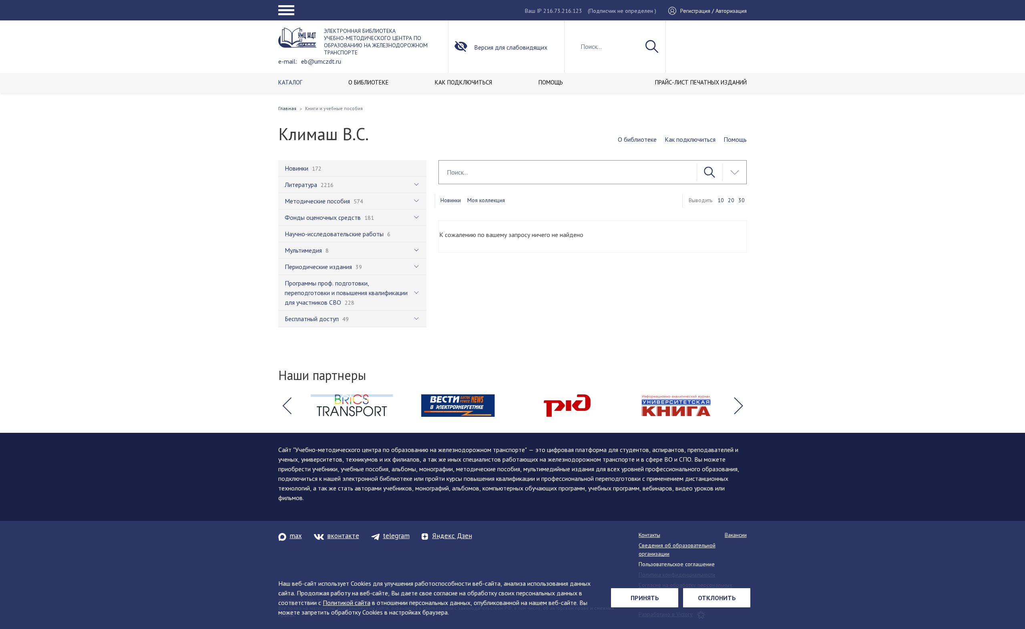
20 (731, 200)
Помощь (735, 139)
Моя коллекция (486, 200)
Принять (645, 598)
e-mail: (287, 61)
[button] (286, 405)
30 (741, 200)
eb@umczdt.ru (321, 61)
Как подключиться (690, 139)
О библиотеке (637, 139)
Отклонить (717, 598)
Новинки (450, 200)
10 (721, 200)
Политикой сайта (346, 603)
